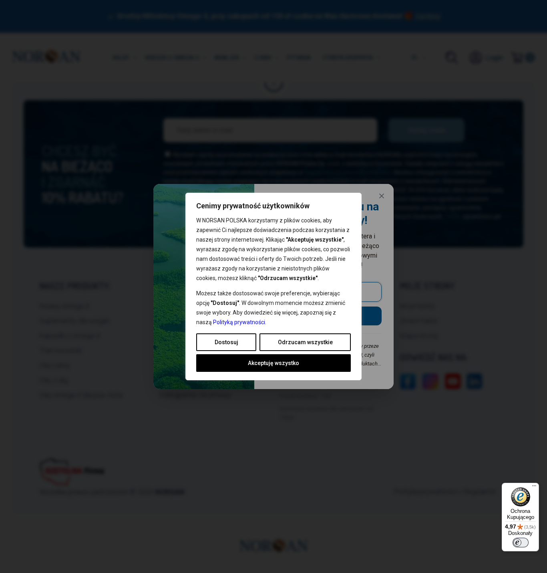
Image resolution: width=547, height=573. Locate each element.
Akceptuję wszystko (273, 363)
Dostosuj (226, 342)
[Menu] (534, 487)
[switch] (521, 542)
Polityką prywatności (239, 322)
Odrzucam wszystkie (305, 342)
